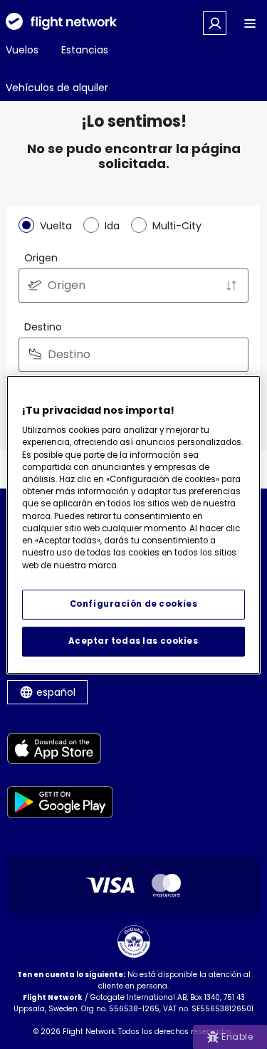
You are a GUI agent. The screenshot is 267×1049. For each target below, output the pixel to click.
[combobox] (133, 285)
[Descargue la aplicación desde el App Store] (60, 751)
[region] (133, 524)
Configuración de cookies (134, 604)
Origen (41, 258)
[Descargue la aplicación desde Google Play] (60, 804)
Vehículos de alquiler (57, 87)
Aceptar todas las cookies (133, 641)
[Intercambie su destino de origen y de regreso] (231, 285)
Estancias (84, 50)
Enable (237, 1036)
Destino (43, 327)
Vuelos (22, 50)
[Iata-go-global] (133, 941)
